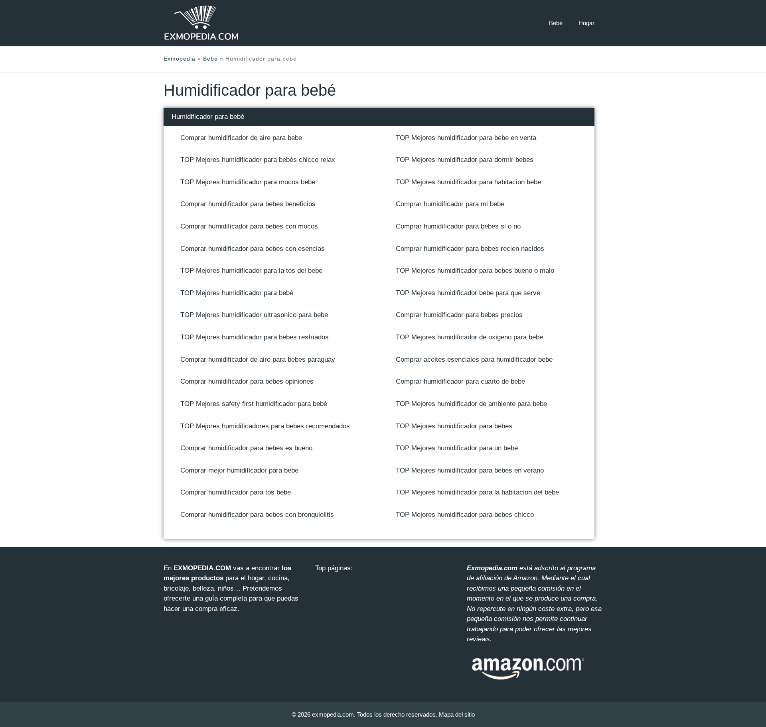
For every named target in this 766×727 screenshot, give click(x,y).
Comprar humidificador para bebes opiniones (247, 381)
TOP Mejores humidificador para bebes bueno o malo (475, 270)
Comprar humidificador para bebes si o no (458, 226)
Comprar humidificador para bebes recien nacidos (470, 248)
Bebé (556, 23)
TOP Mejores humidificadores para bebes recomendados (265, 426)
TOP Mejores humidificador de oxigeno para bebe (469, 337)
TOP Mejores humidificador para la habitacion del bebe (477, 492)
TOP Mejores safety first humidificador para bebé (253, 404)
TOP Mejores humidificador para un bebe (457, 448)
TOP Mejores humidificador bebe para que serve (468, 293)
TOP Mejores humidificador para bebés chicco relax (257, 160)
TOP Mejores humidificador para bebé (236, 293)
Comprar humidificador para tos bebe (235, 492)
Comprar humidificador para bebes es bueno (246, 448)
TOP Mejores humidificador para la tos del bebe (251, 270)
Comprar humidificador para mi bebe (450, 204)
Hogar (586, 23)
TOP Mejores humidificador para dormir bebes (464, 160)
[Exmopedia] (201, 23)
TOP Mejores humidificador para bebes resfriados (254, 337)
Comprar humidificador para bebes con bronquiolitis (257, 514)
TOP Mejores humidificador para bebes (454, 426)
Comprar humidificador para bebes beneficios (248, 204)
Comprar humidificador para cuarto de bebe (460, 381)
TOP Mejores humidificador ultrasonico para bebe (254, 315)
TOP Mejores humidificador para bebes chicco (465, 514)
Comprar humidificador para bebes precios (459, 315)
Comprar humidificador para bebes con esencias (252, 248)
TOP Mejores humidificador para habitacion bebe (468, 182)
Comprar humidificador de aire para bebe (241, 138)
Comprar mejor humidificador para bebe (239, 470)
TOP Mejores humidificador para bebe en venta (466, 138)
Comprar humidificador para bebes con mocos (249, 226)
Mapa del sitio (457, 714)
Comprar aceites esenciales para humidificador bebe (474, 359)
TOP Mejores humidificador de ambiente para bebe (471, 404)
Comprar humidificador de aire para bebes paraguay (257, 359)
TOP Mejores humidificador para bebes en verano (470, 470)
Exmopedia (179, 58)
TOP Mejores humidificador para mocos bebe (247, 182)
